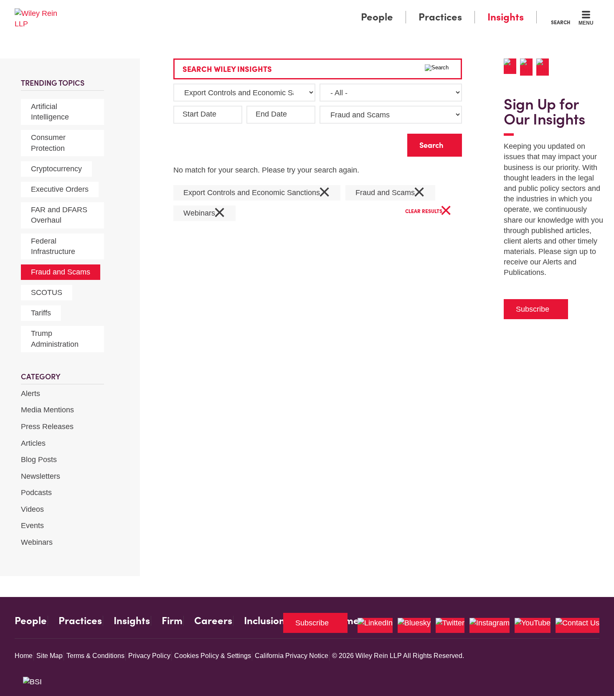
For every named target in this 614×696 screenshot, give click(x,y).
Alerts (30, 393)
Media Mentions (47, 410)
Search (560, 22)
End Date (271, 114)
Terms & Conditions (95, 655)
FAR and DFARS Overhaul (59, 215)
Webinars (37, 542)
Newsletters (40, 476)
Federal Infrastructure (53, 246)
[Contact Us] (577, 625)
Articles (33, 443)
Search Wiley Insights (227, 69)
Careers (213, 621)
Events (32, 525)
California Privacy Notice (291, 655)
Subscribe (532, 309)
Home (24, 655)
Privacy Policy (149, 655)
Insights (505, 16)
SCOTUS (46, 292)
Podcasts (36, 492)
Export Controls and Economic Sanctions (256, 193)
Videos (32, 509)
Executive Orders (60, 189)
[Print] (528, 67)
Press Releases (47, 426)
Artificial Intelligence (50, 111)
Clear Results (428, 212)
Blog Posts (39, 459)
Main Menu (282, 9)
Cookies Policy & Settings (212, 655)
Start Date (199, 114)
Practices (440, 16)
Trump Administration (55, 338)
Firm (172, 621)
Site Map (49, 655)
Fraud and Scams (60, 272)
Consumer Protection (48, 142)
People (377, 16)
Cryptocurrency (56, 169)
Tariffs (41, 313)
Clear (387, 143)
